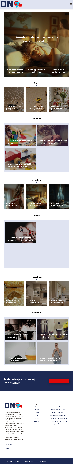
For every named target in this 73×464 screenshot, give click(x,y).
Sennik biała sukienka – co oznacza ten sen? (58, 71)
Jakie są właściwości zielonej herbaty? (54, 336)
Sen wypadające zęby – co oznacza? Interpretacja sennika (36, 71)
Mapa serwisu (29, 461)
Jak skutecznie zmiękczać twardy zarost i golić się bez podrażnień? (58, 421)
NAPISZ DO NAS (59, 381)
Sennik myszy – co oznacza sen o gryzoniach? (58, 204)
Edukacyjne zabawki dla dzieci (20, 142)
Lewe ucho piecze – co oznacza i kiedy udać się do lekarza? (14, 71)
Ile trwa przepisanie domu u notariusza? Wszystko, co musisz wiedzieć (57, 107)
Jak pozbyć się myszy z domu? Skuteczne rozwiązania (36, 107)
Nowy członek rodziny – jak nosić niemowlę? (53, 142)
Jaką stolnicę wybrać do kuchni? (12, 301)
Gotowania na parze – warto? (19, 336)
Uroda (36, 215)
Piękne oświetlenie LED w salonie (36, 301)
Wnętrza (36, 277)
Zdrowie (36, 312)
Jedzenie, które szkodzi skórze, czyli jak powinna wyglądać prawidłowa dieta (22, 239)
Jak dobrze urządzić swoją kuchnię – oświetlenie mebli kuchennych (58, 301)
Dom (36, 83)
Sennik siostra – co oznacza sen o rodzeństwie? (36, 39)
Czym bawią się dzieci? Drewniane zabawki (19, 165)
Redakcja (8, 445)
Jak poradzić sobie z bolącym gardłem (50, 359)
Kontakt (8, 448)
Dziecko (36, 118)
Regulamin (42, 461)
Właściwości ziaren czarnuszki (17, 359)
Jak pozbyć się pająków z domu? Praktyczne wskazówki (13, 107)
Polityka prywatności (12, 461)
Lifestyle (36, 180)
